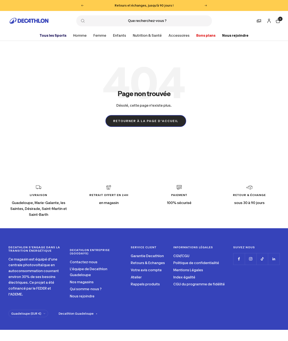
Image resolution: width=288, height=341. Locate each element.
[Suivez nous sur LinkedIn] (274, 259)
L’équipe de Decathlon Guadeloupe (88, 272)
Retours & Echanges (148, 263)
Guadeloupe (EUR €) (26, 313)
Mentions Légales (188, 270)
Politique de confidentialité (196, 263)
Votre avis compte (146, 270)
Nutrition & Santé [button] (147, 35)
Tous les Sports (53, 35)
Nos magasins (82, 282)
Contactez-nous (83, 262)
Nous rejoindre (235, 35)
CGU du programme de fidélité (199, 284)
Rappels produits (145, 284)
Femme (99, 35)
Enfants (119, 35)
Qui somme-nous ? (86, 289)
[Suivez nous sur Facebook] (239, 259)
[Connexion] (268, 20)
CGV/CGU (181, 256)
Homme (80, 35)
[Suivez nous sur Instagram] (250, 259)
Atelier (136, 277)
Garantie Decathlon (147, 256)
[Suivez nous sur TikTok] (262, 259)
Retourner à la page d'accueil (145, 121)
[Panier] (277, 20)
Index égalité (184, 277)
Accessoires (179, 35)
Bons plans (205, 35)
